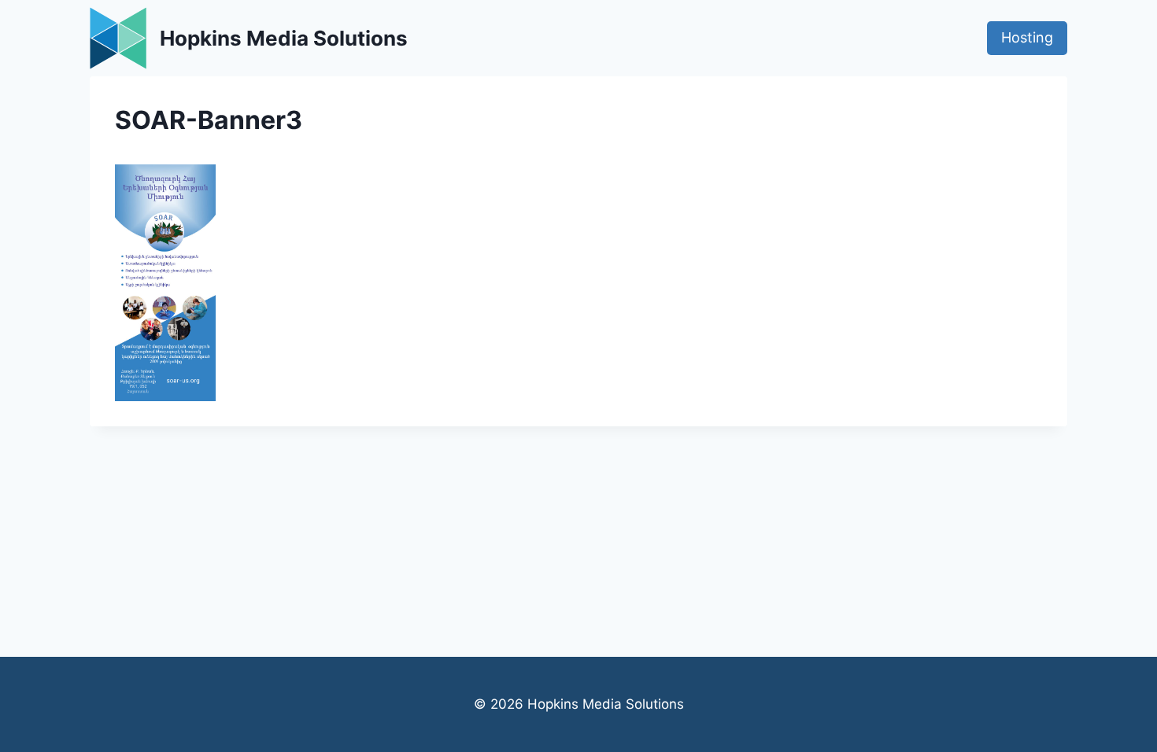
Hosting (1027, 37)
